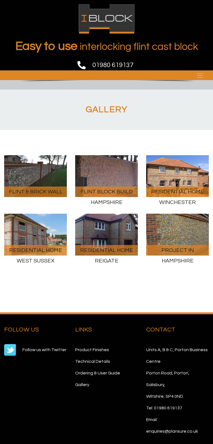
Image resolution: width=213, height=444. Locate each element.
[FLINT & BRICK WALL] (35, 176)
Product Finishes (92, 350)
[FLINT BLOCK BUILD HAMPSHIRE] (106, 176)
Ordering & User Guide (97, 373)
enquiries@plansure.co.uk (172, 431)
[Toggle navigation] (200, 76)
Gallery (82, 384)
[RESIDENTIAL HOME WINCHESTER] (177, 176)
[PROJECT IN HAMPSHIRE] (177, 234)
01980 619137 (112, 65)
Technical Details (92, 361)
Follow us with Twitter (44, 350)
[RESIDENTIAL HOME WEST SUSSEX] (35, 234)
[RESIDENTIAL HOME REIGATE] (106, 234)
